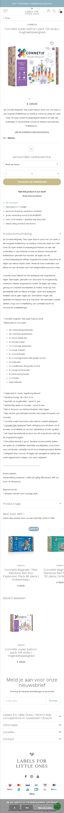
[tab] (32, 233)
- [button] (6, 173)
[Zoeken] (54, 11)
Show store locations (32, 195)
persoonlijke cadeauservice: (32, 156)
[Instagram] (31, 776)
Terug (7, 18)
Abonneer (53, 700)
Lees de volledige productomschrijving (32, 132)
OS (31, 149)
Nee (27, 808)
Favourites (51, 43)
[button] (5, 11)
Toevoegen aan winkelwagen (32, 182)
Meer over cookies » (45, 808)
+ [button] (58, 173)
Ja (14, 808)
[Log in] (48, 11)
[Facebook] (25, 776)
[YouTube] (38, 776)
